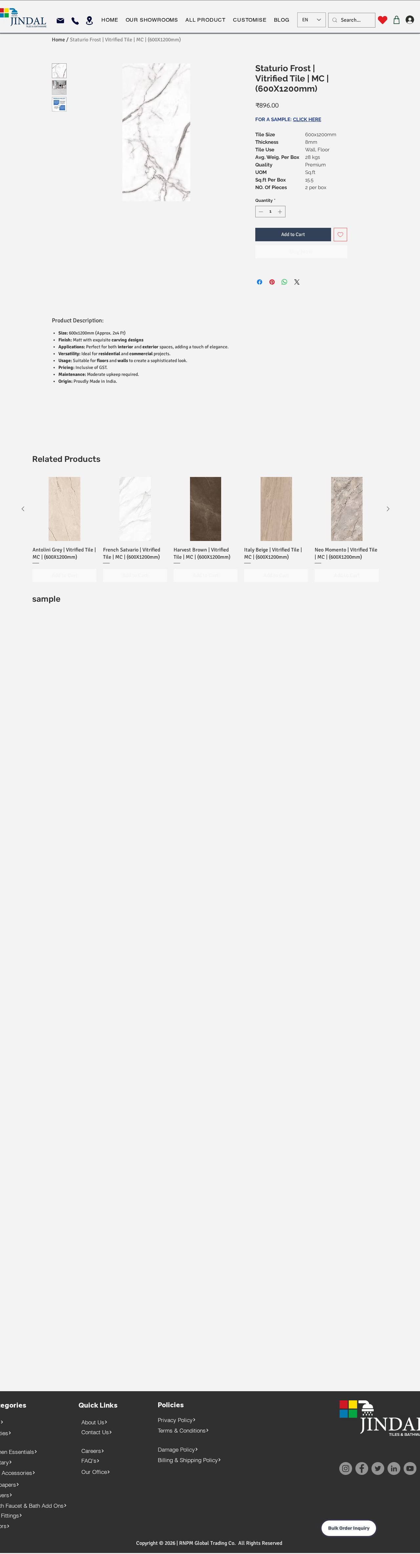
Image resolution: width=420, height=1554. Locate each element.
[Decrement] (260, 211)
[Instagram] (345, 1468)
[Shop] (396, 20)
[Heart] (382, 20)
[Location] (89, 20)
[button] (152, 19)
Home (58, 39)
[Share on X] (297, 282)
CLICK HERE (307, 119)
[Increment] (280, 211)
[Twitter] (377, 1468)
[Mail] (60, 20)
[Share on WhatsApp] (284, 282)
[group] (205, 529)
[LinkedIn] (394, 1468)
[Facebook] (361, 1468)
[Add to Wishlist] (340, 234)
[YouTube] (410, 1468)
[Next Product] (388, 509)
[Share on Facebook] (259, 282)
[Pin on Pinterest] (272, 282)
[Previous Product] (23, 509)
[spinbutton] (270, 211)
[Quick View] (64, 509)
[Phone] (75, 20)
